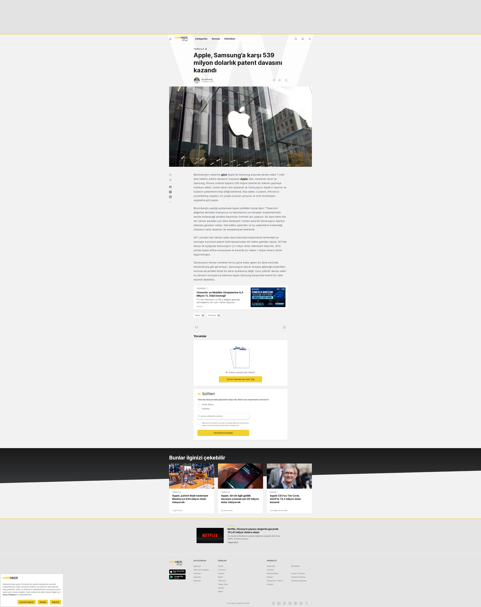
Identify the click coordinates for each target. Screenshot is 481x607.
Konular (216, 38)
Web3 (220, 591)
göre (224, 174)
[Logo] (181, 38)
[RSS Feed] (306, 603)
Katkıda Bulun (273, 573)
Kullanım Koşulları (299, 581)
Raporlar (197, 581)
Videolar (197, 573)
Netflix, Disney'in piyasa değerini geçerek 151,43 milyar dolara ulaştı (252, 530)
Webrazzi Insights (201, 570)
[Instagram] (289, 603)
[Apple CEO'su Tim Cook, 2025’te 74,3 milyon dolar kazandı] (289, 476)
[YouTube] (284, 603)
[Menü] (170, 39)
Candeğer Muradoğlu (279, 510)
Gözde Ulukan (227, 510)
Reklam (270, 577)
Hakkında (271, 566)
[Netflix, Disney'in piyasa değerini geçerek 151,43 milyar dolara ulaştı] (210, 535)
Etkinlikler (229, 38)
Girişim (221, 573)
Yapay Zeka (223, 584)
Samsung (212, 315)
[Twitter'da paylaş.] (170, 192)
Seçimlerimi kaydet (223, 433)
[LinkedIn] (278, 603)
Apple (244, 178)
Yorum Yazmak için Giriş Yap (240, 379)
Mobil (220, 577)
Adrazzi (200, 306)
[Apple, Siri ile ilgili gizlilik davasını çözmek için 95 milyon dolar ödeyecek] (240, 476)
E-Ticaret (222, 570)
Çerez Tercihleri (298, 573)
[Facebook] (300, 603)
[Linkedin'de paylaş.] (170, 197)
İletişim (270, 584)
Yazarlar (270, 570)
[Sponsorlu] (268, 297)
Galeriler (197, 577)
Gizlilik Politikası (298, 577)
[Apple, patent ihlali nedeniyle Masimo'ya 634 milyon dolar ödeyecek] (191, 476)
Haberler (197, 566)
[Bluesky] (295, 603)
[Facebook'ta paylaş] (170, 187)
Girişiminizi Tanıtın (275, 581)
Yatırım (221, 588)
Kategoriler (201, 38)
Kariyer (273, 492)
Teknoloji (199, 49)
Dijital (220, 566)
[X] (273, 603)
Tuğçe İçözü (177, 510)
